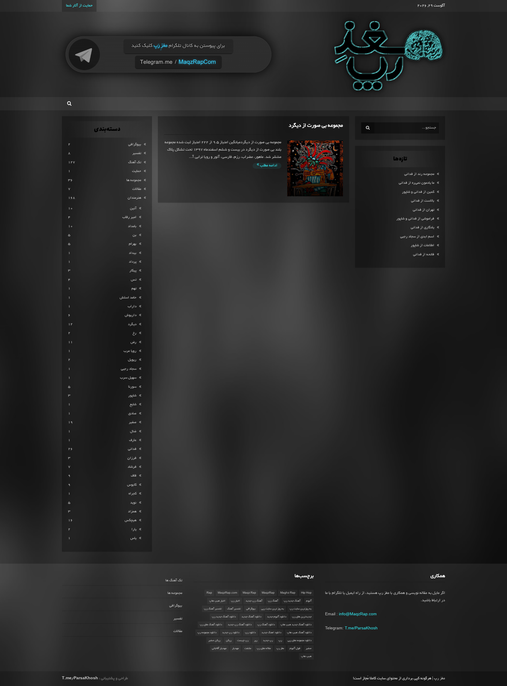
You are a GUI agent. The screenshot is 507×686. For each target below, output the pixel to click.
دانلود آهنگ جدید (251, 616)
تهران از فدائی (423, 210)
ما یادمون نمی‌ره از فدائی (416, 183)
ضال (133, 431)
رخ (134, 333)
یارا (133, 529)
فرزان (131, 458)
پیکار (132, 271)
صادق (132, 413)
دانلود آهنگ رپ (266, 624)
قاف (133, 476)
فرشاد (132, 467)
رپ (280, 640)
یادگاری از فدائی (422, 227)
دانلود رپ (250, 632)
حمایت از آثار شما (79, 6)
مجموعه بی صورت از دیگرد (316, 126)
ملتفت (247, 648)
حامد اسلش (128, 298)
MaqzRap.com (227, 593)
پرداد (132, 262)
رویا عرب (130, 351)
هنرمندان (134, 198)
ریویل (132, 360)
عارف (132, 440)
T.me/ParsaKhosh (361, 628)
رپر (255, 640)
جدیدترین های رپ (302, 616)
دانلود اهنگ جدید (271, 632)
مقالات (136, 189)
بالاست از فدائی (422, 201)
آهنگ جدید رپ (292, 600)
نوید (133, 503)
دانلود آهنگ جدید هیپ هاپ (296, 624)
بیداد (132, 253)
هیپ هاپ (306, 656)
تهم (133, 288)
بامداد (132, 226)
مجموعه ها (133, 180)
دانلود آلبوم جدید (276, 616)
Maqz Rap (249, 593)
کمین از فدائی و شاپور (418, 192)
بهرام (132, 244)
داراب (132, 306)
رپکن (228, 640)
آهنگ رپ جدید (254, 600)
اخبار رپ (235, 600)
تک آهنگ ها (173, 580)
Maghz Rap (287, 593)
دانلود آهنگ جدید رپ (224, 616)
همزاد (132, 511)
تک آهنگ (134, 162)
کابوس (131, 485)
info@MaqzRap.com (358, 613)
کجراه (132, 494)
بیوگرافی (134, 144)
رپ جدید (268, 640)
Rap (209, 593)
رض (133, 342)
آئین (133, 208)
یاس (133, 538)
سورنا (132, 387)
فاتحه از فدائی (423, 254)
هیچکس (130, 520)
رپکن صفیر (214, 640)
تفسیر (136, 153)
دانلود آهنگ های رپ (211, 624)
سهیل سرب (128, 378)
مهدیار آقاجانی (219, 648)
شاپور (132, 396)
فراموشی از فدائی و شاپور (415, 219)
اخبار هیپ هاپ (217, 600)
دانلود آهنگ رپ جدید (240, 624)
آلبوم (309, 600)
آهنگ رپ (273, 600)
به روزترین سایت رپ (301, 608)
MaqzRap (268, 593)
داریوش (130, 315)
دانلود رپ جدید (230, 632)
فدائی (132, 449)
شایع (133, 404)
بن (134, 235)
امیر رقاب (129, 217)
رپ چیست (243, 640)
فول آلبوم (295, 648)
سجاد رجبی (128, 369)
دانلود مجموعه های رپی (300, 640)
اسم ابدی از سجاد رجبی (417, 237)
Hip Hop (306, 593)
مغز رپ (280, 648)
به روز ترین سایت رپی (272, 608)
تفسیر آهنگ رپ (213, 608)
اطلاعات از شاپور (422, 245)
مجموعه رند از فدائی (419, 174)
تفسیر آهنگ (234, 608)
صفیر (132, 422)
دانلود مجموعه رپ (207, 632)
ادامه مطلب (268, 166)
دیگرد (132, 324)
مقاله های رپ (264, 648)
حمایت (136, 171)
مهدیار (235, 648)
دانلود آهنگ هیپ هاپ (299, 632)
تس (133, 280)
